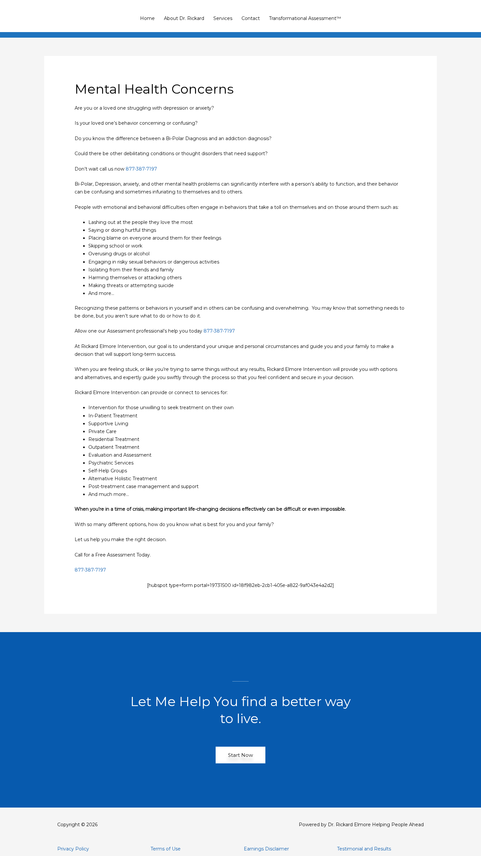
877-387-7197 (141, 169)
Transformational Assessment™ (305, 18)
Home (147, 18)
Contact (250, 18)
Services (222, 18)
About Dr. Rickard (184, 18)
